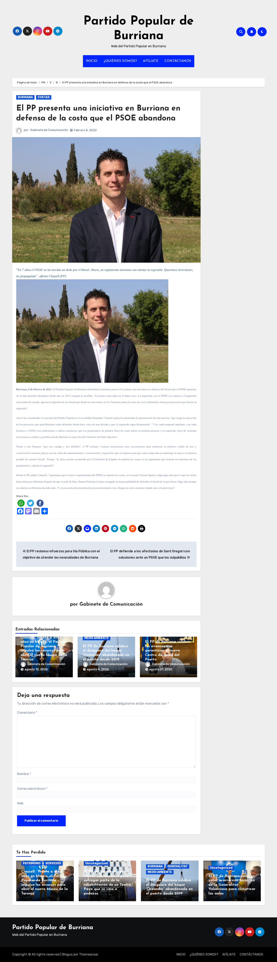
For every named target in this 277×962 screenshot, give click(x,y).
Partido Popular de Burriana (52, 927)
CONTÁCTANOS (177, 61)
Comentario (27, 713)
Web (20, 803)
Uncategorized (96, 863)
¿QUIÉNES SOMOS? (120, 61)
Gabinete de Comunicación (49, 130)
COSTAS (44, 97)
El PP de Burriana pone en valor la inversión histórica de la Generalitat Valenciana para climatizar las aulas (231, 884)
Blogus (67, 954)
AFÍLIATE (150, 61)
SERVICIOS (53, 863)
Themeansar (88, 954)
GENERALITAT (177, 866)
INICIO (92, 61)
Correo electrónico (32, 789)
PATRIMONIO (32, 863)
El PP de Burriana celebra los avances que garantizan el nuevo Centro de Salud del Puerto (167, 650)
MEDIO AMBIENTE (96, 638)
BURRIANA (25, 97)
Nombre (24, 774)
